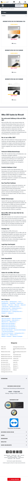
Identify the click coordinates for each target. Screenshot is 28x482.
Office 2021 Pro (4, 321)
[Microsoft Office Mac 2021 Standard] (14, 89)
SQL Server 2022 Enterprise (20, 329)
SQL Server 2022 (4, 309)
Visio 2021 (15, 362)
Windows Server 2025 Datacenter (8, 326)
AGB (14, 458)
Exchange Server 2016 (17, 311)
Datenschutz (10, 458)
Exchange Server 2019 (6, 311)
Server (19, 301)
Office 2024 (10, 305)
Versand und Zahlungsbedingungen (10, 457)
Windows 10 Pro (13, 334)
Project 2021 (15, 358)
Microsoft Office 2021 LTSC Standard (14, 50)
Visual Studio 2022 (17, 354)
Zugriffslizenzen (4, 303)
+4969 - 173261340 (14, 391)
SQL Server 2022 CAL (5, 364)
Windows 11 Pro (4, 334)
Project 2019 (15, 360)
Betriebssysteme (13, 301)
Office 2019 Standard (5, 320)
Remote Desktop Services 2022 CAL (19, 349)
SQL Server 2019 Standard (8, 331)
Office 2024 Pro (15, 320)
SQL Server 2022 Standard (7, 329)
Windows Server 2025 (14, 306)
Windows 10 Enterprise (17, 336)
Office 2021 (16, 305)
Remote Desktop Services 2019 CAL (19, 352)
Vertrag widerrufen (15, 479)
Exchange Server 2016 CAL (18, 346)
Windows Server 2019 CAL (6, 358)
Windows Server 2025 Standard (8, 323)
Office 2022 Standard (16, 318)
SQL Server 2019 (13, 309)
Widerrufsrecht (21, 457)
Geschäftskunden (7, 455)
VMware (15, 369)
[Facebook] (7, 451)
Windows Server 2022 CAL (6, 356)
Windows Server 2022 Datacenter (8, 328)
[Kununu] (17, 451)
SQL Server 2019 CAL (5, 366)
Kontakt (15, 456)
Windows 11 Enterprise (6, 336)
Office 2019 (23, 305)
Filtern (4, 12)
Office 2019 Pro (13, 321)
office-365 (22, 455)
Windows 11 (4, 313)
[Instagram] (20, 451)
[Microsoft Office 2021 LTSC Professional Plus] (14, 32)
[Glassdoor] (14, 451)
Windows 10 (10, 313)
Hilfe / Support (10, 456)
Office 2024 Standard (5, 318)
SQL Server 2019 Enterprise (7, 333)
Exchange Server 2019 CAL (6, 371)
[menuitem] (25, 2)
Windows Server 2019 (16, 308)
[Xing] (10, 451)
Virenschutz (4, 305)
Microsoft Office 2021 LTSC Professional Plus (14, 21)
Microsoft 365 (5, 306)
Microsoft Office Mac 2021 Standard (14, 79)
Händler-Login (14, 455)
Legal (19, 455)
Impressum (18, 458)
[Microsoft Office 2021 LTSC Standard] (14, 61)
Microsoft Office (4, 301)
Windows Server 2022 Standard (8, 325)
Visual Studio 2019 (17, 356)
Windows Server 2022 (6, 308)
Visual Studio (12, 303)
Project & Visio (20, 303)
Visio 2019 (15, 364)
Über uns (19, 456)
